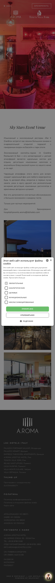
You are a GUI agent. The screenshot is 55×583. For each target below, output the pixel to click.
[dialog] (27, 291)
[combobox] (47, 260)
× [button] (51, 260)
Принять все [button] (27, 309)
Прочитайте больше (17, 278)
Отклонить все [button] (27, 315)
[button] (27, 321)
